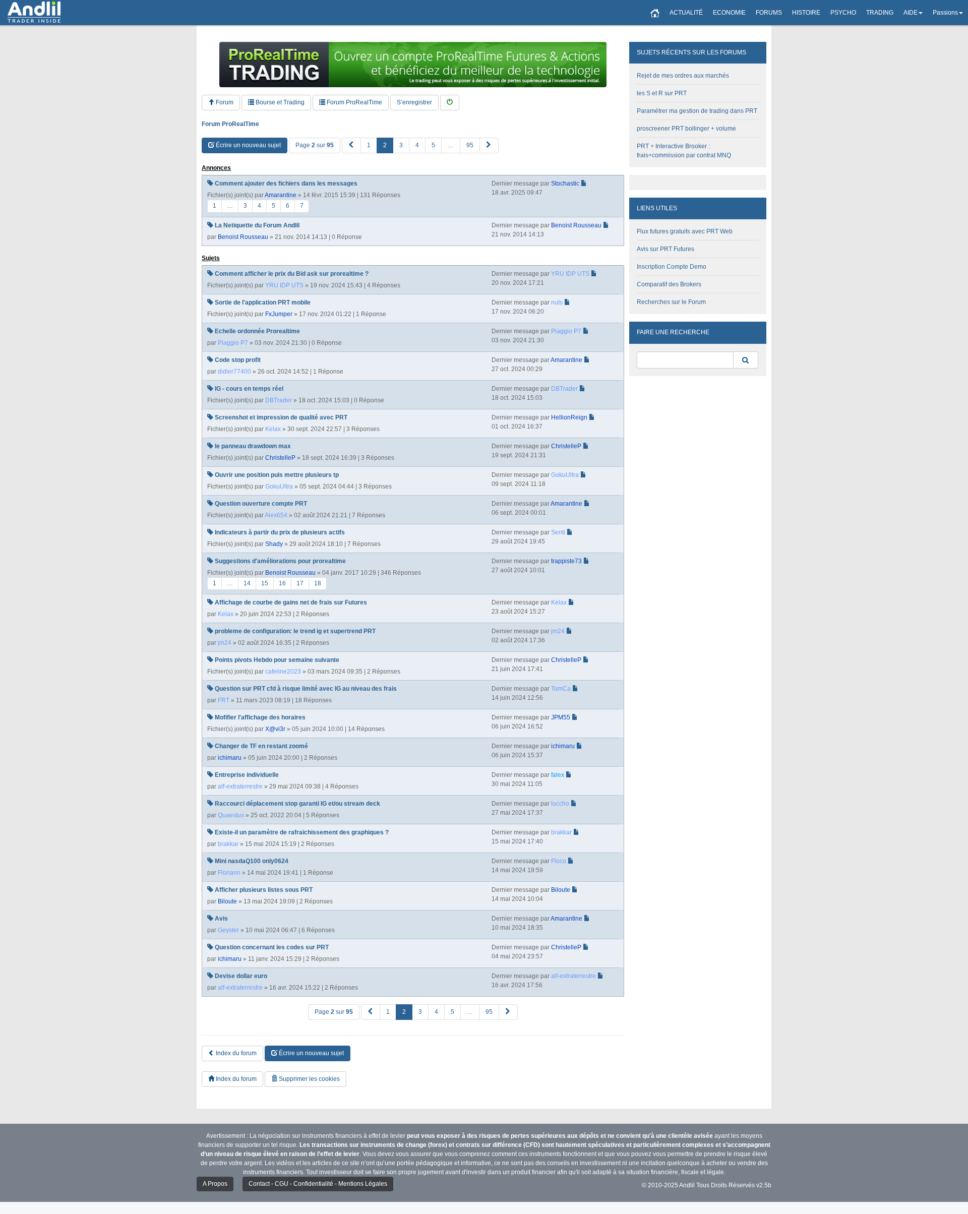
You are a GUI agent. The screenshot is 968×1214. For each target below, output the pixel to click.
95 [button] (469, 145)
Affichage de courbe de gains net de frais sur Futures (291, 602)
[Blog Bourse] (34, 12)
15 (264, 583)
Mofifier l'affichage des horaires (260, 717)
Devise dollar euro (241, 976)
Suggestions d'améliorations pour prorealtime (280, 561)
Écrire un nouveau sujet (247, 145)
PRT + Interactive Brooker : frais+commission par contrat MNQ (684, 151)
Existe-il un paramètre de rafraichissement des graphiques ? (302, 832)
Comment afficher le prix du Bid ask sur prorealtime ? (292, 273)
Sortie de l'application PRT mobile (263, 302)
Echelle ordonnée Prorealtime (257, 331)
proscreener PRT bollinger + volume (686, 128)
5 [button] (433, 145)
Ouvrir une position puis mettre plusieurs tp (277, 474)
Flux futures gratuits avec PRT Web (685, 231)
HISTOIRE (806, 12)
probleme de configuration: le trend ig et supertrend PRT (295, 631)
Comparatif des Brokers (669, 284)
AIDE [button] (910, 12)
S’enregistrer (414, 102)
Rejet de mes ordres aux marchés (683, 75)
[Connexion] (449, 102)
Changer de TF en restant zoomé (261, 746)
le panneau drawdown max (253, 446)
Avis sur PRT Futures (665, 249)
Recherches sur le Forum (671, 302)
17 (300, 583)
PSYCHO (843, 12)
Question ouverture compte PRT (261, 503)
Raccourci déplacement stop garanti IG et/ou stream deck (297, 803)
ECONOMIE (729, 12)
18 (317, 583)
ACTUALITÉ (686, 12)
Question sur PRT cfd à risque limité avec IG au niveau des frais (306, 688)
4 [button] (417, 145)
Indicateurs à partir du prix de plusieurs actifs (280, 532)
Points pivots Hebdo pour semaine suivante (277, 659)
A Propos (215, 1183)
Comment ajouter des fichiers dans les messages (286, 183)
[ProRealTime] (413, 64)
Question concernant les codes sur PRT (272, 947)
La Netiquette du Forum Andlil (257, 225)
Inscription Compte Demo (671, 266)
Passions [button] (945, 12)
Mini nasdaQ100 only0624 (251, 861)
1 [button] (369, 145)
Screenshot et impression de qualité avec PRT (281, 417)
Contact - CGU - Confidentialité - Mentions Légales (318, 1183)
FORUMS (769, 12)
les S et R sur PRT (662, 93)
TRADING (879, 12)
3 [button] (401, 145)
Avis (221, 918)
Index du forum (235, 1053)
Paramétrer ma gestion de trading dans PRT (697, 110)
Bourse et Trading (279, 102)
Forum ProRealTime (353, 102)
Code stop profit (238, 359)
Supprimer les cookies (308, 1078)
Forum (223, 102)
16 (282, 583)
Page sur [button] (314, 145)
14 (247, 583)
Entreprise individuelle (247, 774)
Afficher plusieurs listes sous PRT (264, 889)
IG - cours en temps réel (249, 388)
